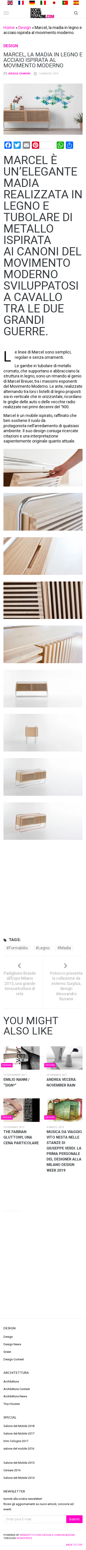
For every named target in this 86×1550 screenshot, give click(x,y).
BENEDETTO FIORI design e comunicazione (47, 1535)
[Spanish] (76, 2)
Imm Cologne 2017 (15, 1441)
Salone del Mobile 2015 (18, 1462)
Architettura (11, 1381)
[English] (10, 2)
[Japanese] (54, 2)
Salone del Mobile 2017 (18, 1433)
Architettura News (15, 1396)
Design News (12, 1344)
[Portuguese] (65, 2)
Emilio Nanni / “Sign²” (16, 1082)
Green (7, 1352)
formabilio (18, 947)
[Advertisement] (43, 887)
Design (24, 27)
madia (65, 947)
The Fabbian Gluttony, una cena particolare (21, 1137)
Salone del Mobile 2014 (18, 1477)
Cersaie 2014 (11, 1470)
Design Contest (13, 1359)
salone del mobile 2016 (18, 1448)
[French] (21, 2)
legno (44, 947)
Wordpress (24, 1538)
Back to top (74, 1544)
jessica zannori (18, 73)
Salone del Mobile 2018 (18, 1426)
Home (9, 27)
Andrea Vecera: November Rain (62, 1082)
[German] (32, 2)
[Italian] (43, 2)
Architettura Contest (16, 1389)
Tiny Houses (11, 1404)
